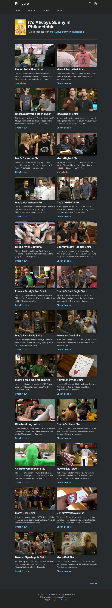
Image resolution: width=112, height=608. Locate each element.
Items (17, 10)
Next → (93, 583)
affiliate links (66, 597)
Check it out (64, 83)
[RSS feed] (96, 3)
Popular (31, 10)
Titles (59, 10)
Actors (46, 10)
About (47, 600)
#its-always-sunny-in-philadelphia (67, 31)
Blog (56, 600)
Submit (64, 600)
